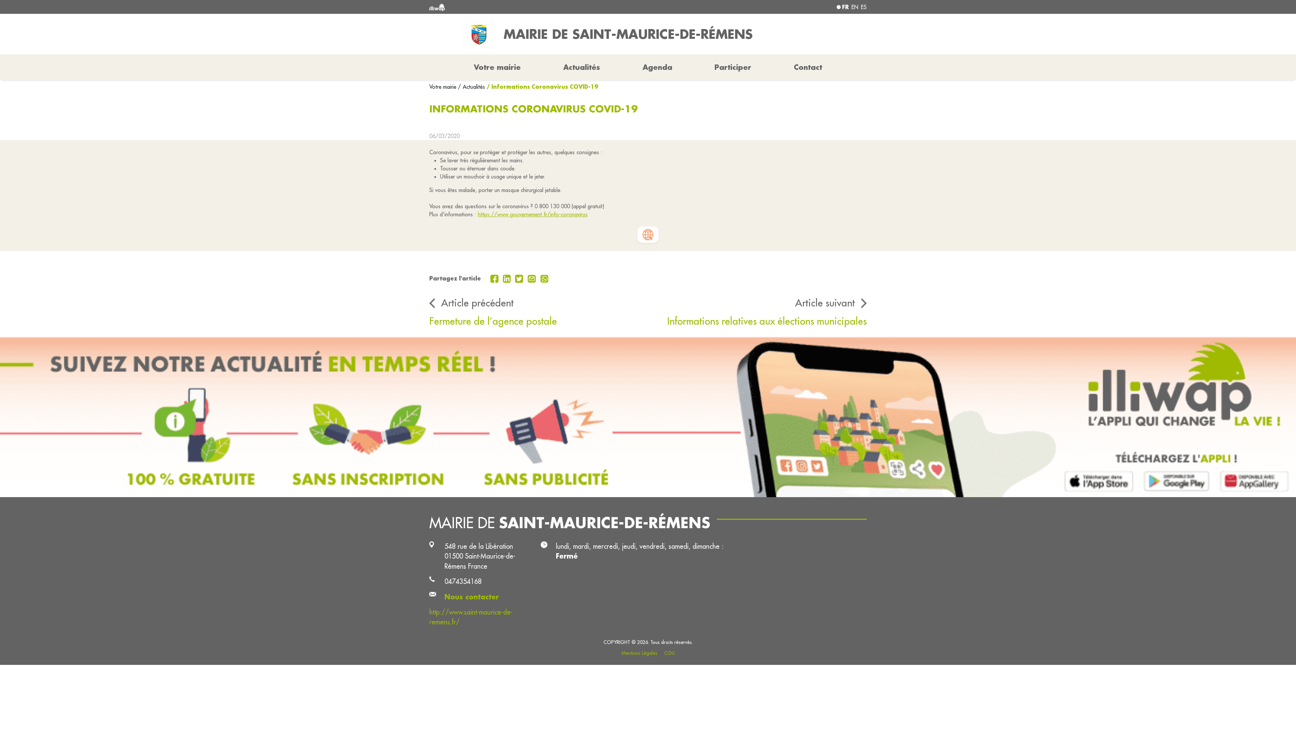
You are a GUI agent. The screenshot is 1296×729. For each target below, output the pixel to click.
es (864, 7)
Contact (808, 67)
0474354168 (463, 581)
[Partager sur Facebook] (495, 278)
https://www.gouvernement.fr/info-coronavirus (533, 214)
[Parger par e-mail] (532, 278)
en (855, 7)
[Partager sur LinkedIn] (508, 278)
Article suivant (825, 302)
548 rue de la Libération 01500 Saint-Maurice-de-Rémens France (479, 556)
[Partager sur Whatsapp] (544, 278)
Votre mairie (443, 86)
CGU (669, 653)
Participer (732, 67)
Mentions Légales (639, 653)
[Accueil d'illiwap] (518, 7)
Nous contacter (471, 597)
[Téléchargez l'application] (648, 417)
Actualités (581, 67)
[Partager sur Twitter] (520, 278)
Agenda (657, 67)
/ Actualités (471, 86)
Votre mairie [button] (497, 67)
